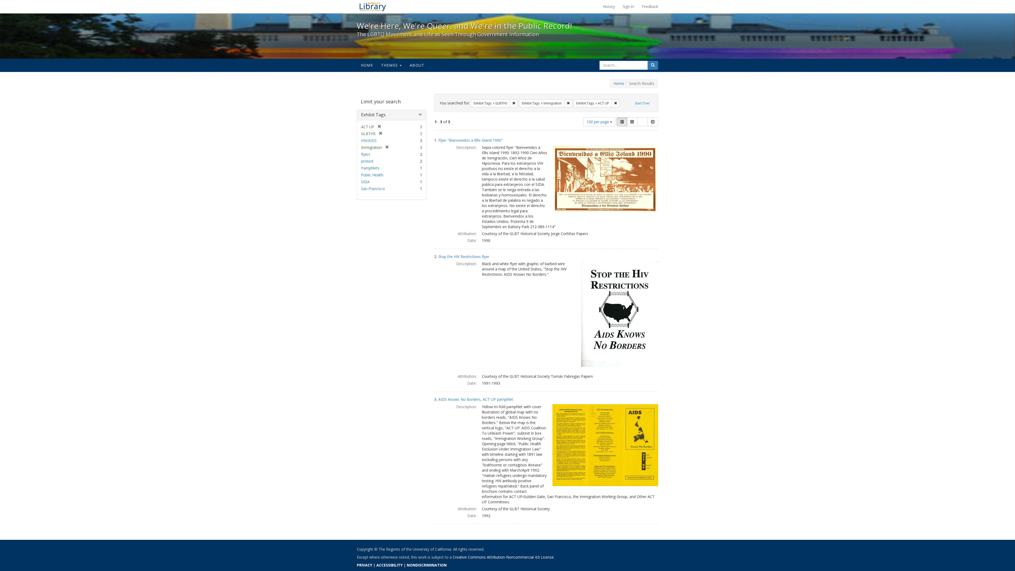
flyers (365, 154)
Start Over (642, 103)
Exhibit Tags (373, 115)
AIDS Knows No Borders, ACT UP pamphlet (475, 399)
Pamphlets (370, 168)
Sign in (628, 6)
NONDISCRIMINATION (427, 565)
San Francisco (373, 188)
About (417, 65)
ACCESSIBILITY (389, 565)
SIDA (365, 181)
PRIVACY (364, 565)
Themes (390, 65)
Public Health (372, 174)
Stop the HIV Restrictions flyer (463, 256)
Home (367, 65)
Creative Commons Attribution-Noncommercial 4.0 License (503, 557)
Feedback (650, 6)
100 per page (598, 121)
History (609, 6)
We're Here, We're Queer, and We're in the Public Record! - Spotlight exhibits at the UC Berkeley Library (373, 6)
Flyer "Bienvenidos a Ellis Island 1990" (470, 140)
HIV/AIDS (369, 140)
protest (367, 161)
